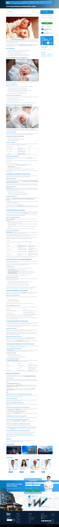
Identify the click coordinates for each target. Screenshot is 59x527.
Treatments (50, 54)
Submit (47, 23)
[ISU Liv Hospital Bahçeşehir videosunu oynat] (29, 450)
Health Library (19, 3)
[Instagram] (42, 521)
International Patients (31, 519)
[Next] (52, 466)
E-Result (30, 520)
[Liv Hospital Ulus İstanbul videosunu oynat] (45, 450)
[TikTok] (47, 521)
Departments (43, 54)
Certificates (18, 520)
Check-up (40, 3)
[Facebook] (43, 521)
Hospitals (15, 3)
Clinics (26, 3)
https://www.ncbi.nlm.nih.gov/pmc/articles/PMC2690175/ (14, 441)
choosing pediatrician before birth (19, 41)
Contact (44, 3)
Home (6, 9)
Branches (23, 3)
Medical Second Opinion (49, 3)
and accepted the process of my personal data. (47, 20)
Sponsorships (18, 518)
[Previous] (7, 466)
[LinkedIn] (50, 521)
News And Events (18, 521)
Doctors (29, 3)
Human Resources (19, 519)
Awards (17, 517)
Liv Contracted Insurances (32, 517)
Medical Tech (36, 3)
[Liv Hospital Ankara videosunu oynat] (13, 450)
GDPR (29, 522)
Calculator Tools (18, 522)
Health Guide (32, 3)
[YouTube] (48, 521)
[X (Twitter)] (45, 521)
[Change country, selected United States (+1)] (48, 15)
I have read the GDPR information (45, 20)
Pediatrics (9, 9)
